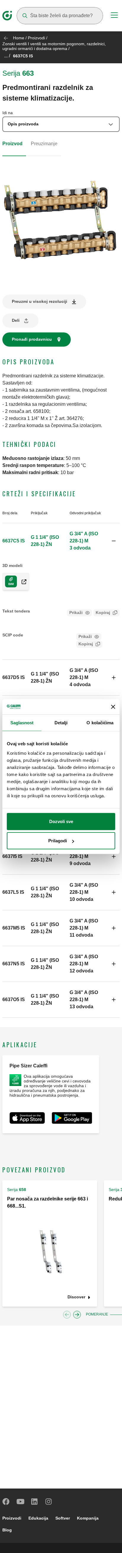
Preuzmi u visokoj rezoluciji (39, 301)
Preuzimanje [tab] (44, 143)
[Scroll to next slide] (77, 1314)
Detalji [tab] (61, 722)
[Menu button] (114, 16)
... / (7, 55)
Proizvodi (36, 37)
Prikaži (76, 612)
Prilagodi (57, 840)
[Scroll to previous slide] (67, 1314)
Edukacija (38, 1518)
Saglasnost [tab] (22, 722)
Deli (16, 320)
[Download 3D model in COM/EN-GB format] (21, 581)
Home (18, 37)
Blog (7, 1530)
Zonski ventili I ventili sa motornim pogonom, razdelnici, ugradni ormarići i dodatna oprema (54, 46)
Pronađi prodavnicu (32, 339)
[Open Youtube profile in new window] (20, 1501)
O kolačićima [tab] (99, 722)
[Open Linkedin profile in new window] (34, 1501)
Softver (62, 1518)
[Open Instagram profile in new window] (49, 1501)
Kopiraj (103, 612)
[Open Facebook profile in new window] (6, 1501)
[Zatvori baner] (113, 707)
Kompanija (88, 1518)
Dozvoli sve (61, 821)
